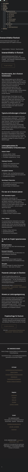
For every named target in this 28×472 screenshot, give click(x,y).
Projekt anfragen (8, 65)
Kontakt (14, 402)
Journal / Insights (14, 404)
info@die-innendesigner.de (14, 424)
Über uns (14, 400)
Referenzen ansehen (18, 331)
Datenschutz (12, 441)
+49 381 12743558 (14, 427)
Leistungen (14, 395)
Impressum (20, 440)
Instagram (14, 429)
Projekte (10, 288)
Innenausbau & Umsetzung (14, 379)
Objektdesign (14, 377)
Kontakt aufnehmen (9, 326)
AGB (17, 441)
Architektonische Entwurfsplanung (14, 370)
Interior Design (14, 287)
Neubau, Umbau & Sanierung (14, 381)
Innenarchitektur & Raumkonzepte (14, 374)
